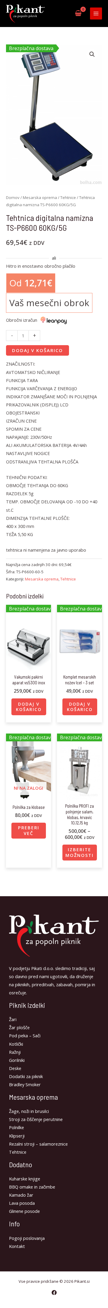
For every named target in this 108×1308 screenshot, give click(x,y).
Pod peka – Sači (24, 1035)
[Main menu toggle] (96, 14)
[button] (92, 54)
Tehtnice (68, 197)
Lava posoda (22, 1203)
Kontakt (17, 1246)
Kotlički (16, 1044)
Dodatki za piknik (26, 1076)
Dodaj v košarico (37, 350)
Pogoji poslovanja (27, 1238)
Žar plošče (19, 1027)
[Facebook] (54, 1292)
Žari (12, 1019)
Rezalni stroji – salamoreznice (38, 1144)
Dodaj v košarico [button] (29, 706)
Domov (13, 197)
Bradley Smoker (25, 1084)
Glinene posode (24, 1211)
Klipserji (17, 1136)
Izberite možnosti (79, 852)
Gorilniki (17, 1060)
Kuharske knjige (24, 1179)
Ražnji (15, 1052)
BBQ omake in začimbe (32, 1187)
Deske (15, 1068)
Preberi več (28, 830)
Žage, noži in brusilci (29, 1111)
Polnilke (16, 1127)
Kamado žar (21, 1195)
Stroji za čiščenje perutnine (36, 1119)
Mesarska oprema (40, 197)
